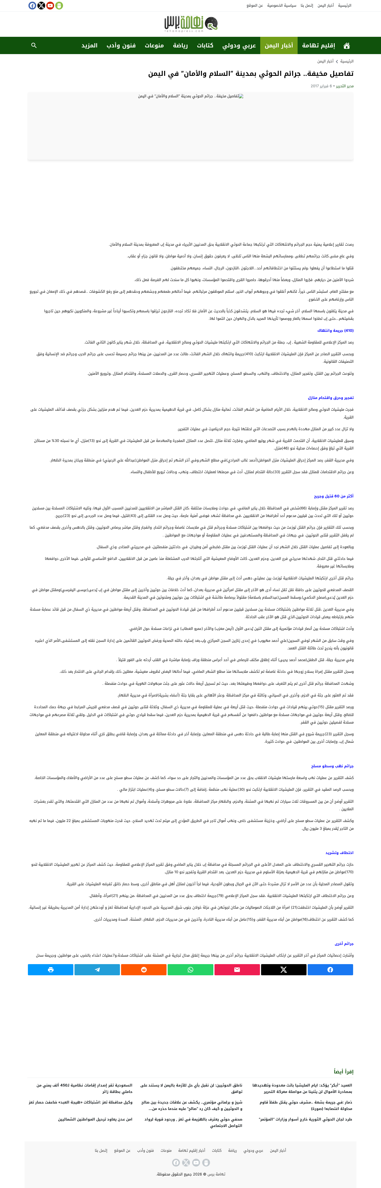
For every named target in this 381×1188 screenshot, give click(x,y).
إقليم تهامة (318, 45)
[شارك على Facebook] (330, 969)
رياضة (180, 45)
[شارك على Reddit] (143, 969)
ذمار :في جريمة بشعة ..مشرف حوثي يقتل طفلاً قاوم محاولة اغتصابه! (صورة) (306, 1105)
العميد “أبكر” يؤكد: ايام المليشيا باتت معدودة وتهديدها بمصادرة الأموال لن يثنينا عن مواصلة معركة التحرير (302, 1088)
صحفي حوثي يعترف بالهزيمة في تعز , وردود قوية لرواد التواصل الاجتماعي (193, 1122)
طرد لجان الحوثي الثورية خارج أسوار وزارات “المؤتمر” (305, 1119)
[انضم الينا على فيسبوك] (31, 5)
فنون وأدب (121, 45)
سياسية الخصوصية (281, 5)
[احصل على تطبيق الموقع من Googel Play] (58, 5)
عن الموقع (255, 5)
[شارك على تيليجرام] (97, 969)
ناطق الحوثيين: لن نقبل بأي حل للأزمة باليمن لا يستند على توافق (191, 1088)
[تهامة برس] (190, 24)
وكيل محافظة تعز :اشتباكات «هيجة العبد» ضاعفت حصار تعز (80, 1102)
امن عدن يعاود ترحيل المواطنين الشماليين (95, 1119)
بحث (34, 45)
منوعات (154, 45)
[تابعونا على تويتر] (40, 5)
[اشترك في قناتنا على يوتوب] (49, 5)
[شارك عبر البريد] (237, 969)
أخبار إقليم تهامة (191, 1150)
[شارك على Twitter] (283, 969)
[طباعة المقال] (50, 969)
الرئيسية (344, 5)
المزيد (89, 45)
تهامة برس (216, 1174)
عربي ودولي (239, 45)
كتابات (205, 45)
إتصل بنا (307, 5)
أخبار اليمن (326, 5)
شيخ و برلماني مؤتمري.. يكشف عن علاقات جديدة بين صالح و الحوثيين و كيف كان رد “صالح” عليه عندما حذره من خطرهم (191, 1109)
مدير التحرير (345, 86)
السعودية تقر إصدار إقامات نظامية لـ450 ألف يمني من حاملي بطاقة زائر (84, 1088)
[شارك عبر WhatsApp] (190, 969)
